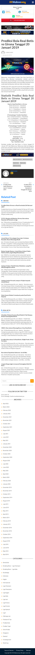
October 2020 (6, 454)
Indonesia (5, 576)
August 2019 (6, 500)
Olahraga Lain (6, 616)
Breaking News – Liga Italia (10, 569)
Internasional (6, 582)
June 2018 (6, 547)
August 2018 (6, 541)
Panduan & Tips (7, 619)
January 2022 (6, 413)
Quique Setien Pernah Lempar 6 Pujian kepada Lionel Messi (15, 281)
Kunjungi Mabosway (19, 20)
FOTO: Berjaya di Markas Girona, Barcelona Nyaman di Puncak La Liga (15, 219)
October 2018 (6, 534)
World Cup (5, 643)
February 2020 (7, 480)
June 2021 (6, 437)
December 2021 (7, 417)
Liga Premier (6, 606)
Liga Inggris (6, 592)
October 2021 (6, 423)
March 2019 (6, 517)
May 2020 (5, 470)
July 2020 (5, 464)
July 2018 (5, 544)
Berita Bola (6, 562)
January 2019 (6, 524)
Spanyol (5, 636)
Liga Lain (5, 599)
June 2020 (6, 467)
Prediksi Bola (28, 159)
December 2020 (7, 447)
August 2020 (6, 460)
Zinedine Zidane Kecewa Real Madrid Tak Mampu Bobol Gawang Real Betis (16, 315)
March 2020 (6, 477)
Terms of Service (9, 650)
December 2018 (7, 527)
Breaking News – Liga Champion (11, 566)
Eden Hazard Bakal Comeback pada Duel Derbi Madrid (16, 295)
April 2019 (5, 514)
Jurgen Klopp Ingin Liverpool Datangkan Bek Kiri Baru (16, 364)
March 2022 (6, 407)
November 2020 (7, 450)
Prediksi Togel (7, 626)
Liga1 (4, 613)
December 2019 (7, 487)
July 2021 (5, 433)
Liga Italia (5, 596)
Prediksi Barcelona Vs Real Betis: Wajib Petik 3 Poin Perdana (17, 340)
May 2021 (5, 440)
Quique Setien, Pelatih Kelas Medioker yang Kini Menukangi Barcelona (16, 266)
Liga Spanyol (18, 159)
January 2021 (6, 444)
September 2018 (7, 537)
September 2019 (7, 497)
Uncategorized (7, 639)
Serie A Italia (6, 629)
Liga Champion (7, 586)
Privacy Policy (19, 650)
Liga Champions (7, 589)
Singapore (6, 633)
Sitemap (28, 650)
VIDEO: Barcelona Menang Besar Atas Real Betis (16, 328)
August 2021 (6, 430)
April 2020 (5, 474)
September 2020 (7, 457)
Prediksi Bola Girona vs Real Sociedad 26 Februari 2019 (16, 206)
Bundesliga (6, 572)
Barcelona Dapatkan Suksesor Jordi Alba (14, 352)
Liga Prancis (6, 602)
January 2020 (6, 484)
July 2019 (5, 504)
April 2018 (5, 554)
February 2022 (7, 410)
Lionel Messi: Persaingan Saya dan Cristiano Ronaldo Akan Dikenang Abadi (15, 238)
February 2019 (7, 521)
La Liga (23, 163)
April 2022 (5, 403)
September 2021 (7, 427)
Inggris (5, 579)
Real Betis (17, 165)
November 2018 (7, 531)
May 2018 (5, 551)
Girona (16, 163)
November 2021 (7, 420)
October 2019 (6, 494)
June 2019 (6, 507)
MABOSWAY (9, 52)
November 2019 (7, 490)
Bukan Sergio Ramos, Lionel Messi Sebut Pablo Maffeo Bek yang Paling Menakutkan (15, 251)
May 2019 (5, 511)
